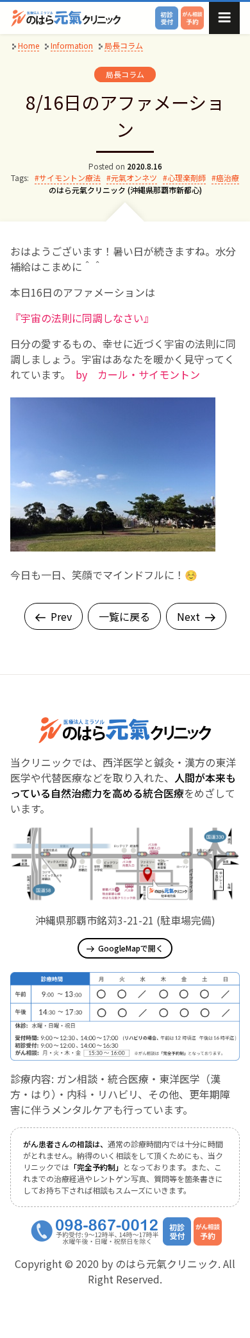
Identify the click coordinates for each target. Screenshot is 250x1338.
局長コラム (125, 74)
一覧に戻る (124, 616)
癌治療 (227, 177)
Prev (61, 616)
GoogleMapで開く (130, 948)
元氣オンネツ (134, 177)
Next (188, 616)
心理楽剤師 (186, 177)
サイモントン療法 (70, 177)
